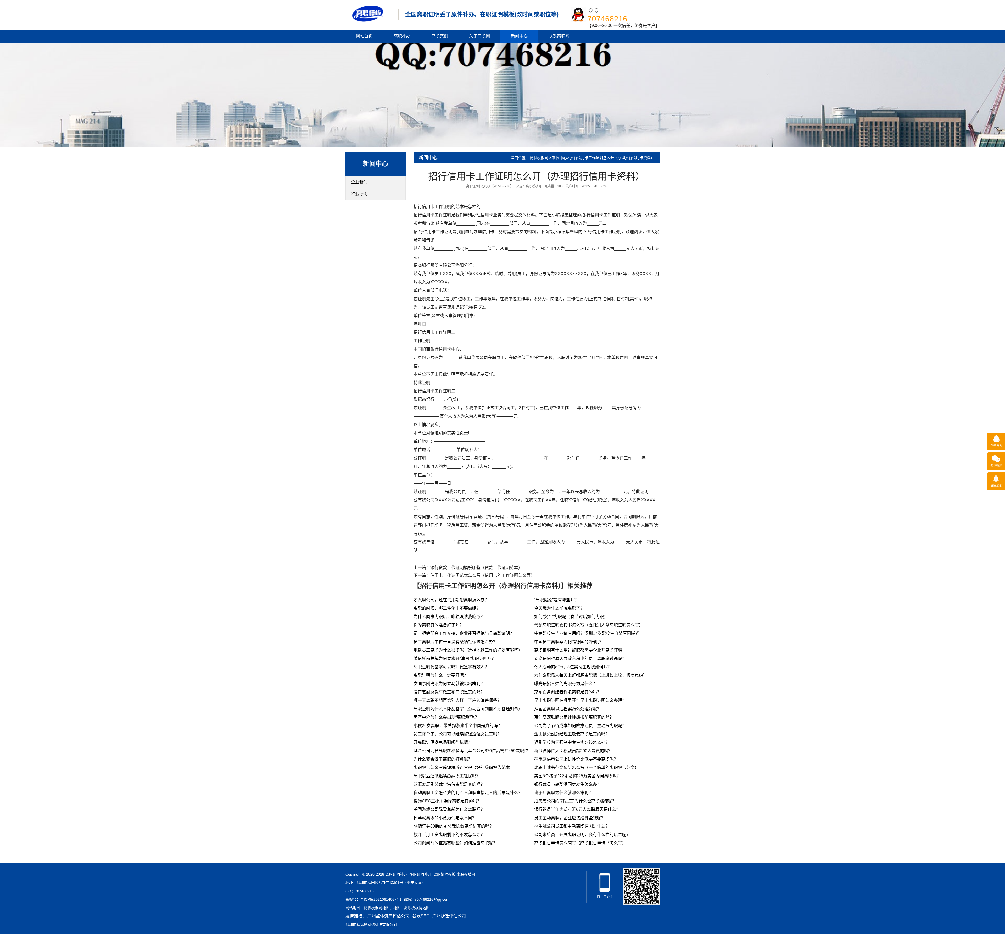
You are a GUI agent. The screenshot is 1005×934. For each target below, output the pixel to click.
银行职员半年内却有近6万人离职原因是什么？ (577, 809)
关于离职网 (479, 36)
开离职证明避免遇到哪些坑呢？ (443, 742)
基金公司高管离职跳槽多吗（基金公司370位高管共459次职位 (471, 751)
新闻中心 (519, 36)
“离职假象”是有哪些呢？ (556, 600)
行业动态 (359, 194)
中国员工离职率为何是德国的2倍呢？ (569, 642)
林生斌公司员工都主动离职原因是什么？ (572, 826)
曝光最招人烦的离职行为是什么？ (565, 683)
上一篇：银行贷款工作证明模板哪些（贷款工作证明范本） (468, 567)
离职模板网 (539, 158)
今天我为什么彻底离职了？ (559, 608)
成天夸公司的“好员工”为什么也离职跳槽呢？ (575, 801)
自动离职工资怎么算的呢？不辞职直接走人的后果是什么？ (468, 792)
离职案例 (439, 36)
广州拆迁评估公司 (449, 916)
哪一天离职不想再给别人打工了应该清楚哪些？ (457, 700)
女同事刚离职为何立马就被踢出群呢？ (449, 683)
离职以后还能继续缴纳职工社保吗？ (447, 776)
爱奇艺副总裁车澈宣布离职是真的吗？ (449, 692)
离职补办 (402, 36)
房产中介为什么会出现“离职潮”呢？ (446, 717)
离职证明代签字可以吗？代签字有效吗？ (451, 667)
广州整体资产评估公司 (388, 916)
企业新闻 (359, 182)
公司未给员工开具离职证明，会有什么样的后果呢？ (582, 834)
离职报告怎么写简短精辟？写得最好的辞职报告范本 (462, 767)
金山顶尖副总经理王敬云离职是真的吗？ (572, 734)
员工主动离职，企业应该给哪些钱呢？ (569, 818)
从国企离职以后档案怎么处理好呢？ (567, 709)
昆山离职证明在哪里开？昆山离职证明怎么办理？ (580, 700)
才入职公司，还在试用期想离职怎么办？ (451, 600)
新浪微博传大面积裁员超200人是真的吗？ (573, 751)
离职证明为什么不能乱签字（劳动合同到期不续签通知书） (468, 709)
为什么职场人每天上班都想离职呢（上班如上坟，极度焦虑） (590, 675)
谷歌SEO (420, 916)
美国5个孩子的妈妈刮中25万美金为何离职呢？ (577, 776)
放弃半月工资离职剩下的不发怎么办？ (449, 834)
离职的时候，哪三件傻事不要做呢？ (447, 608)
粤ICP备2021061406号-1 (380, 899)
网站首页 (364, 36)
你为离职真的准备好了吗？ (439, 625)
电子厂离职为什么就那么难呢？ (563, 792)
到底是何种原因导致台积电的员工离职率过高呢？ (580, 658)
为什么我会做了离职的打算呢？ (443, 759)
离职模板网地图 (376, 908)
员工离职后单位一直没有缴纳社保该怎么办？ (455, 642)
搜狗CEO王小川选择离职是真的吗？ (447, 801)
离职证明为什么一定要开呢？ (441, 675)
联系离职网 (559, 36)
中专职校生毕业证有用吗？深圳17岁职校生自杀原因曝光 (586, 633)
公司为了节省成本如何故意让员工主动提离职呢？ (580, 725)
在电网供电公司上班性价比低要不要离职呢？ (576, 759)
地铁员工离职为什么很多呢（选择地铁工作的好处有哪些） (468, 650)
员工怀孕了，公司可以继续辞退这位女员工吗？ (457, 734)
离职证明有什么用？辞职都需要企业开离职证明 (578, 650)
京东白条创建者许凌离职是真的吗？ (567, 692)
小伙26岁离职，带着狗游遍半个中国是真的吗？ (458, 725)
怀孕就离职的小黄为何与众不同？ (445, 818)
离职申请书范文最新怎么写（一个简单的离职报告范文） (586, 767)
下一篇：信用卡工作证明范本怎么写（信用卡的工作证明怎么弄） (474, 575)
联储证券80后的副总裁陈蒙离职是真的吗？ (454, 826)
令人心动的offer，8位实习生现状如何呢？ (573, 667)
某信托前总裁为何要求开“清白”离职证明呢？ (455, 658)
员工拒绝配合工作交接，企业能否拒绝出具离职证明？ (464, 633)
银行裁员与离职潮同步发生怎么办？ (567, 784)
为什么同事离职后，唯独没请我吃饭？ (449, 616)
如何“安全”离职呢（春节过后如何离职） (571, 616)
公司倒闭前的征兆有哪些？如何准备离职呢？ (455, 843)
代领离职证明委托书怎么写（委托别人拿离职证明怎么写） (588, 625)
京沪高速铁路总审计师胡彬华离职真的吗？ (574, 717)
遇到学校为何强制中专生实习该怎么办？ (572, 742)
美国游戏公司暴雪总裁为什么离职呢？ (449, 809)
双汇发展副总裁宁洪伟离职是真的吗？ (449, 784)
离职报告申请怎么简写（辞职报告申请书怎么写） (580, 843)
